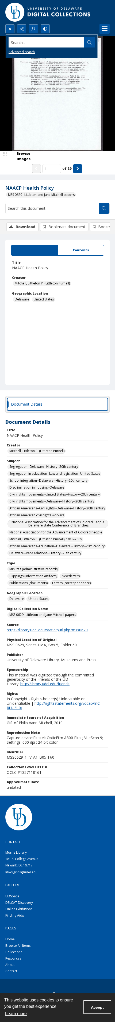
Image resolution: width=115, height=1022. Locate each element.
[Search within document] (104, 208)
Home (10, 939)
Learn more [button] (16, 1013)
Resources (13, 958)
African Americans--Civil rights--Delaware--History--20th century (57, 508)
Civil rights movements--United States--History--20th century (54, 494)
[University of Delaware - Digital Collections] (48, 12)
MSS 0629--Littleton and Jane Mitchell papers (41, 194)
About (10, 964)
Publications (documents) (28, 583)
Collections (13, 952)
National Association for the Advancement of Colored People (55, 532)
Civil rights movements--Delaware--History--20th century (51, 501)
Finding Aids (14, 915)
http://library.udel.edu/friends (45, 683)
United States (44, 299)
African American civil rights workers (36, 515)
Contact (11, 971)
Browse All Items (17, 945)
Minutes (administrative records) (33, 569)
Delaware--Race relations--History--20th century (45, 553)
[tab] (34, 250)
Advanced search (22, 52)
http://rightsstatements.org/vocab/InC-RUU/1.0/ (54, 705)
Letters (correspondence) (71, 583)
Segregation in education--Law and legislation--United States (54, 473)
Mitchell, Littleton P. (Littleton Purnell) (42, 283)
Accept (97, 1007)
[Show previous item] (36, 168)
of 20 (67, 168)
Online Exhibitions (18, 909)
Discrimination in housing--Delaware (36, 487)
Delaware (22, 299)
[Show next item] (77, 168)
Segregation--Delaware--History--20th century (43, 466)
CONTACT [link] (13, 841)
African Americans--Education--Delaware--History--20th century (57, 546)
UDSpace (12, 896)
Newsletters (71, 576)
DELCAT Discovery (19, 902)
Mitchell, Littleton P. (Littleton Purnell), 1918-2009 (45, 539)
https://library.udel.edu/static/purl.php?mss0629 (47, 629)
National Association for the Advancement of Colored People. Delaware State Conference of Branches (58, 524)
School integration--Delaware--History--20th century (48, 480)
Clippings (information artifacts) (33, 576)
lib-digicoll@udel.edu (21, 872)
